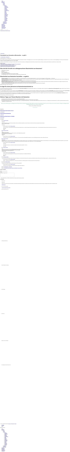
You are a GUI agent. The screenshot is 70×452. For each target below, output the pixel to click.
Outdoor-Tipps (4, 27)
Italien (5, 12)
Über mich (3, 1)
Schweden (6, 18)
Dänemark (6, 6)
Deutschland (6, 7)
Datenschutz (12, 423)
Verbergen (3, 63)
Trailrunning (3, 448)
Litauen (6, 13)
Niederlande (6, 14)
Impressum (9, 423)
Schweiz (6, 19)
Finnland (6, 435)
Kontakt (15, 423)
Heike (2, 138)
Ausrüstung (3, 26)
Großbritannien (7, 10)
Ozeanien (4, 21)
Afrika (4, 3)
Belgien (6, 5)
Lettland (6, 438)
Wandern (3, 24)
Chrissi (2, 130)
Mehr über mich (3, 184)
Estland (6, 8)
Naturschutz (3, 28)
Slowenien (6, 20)
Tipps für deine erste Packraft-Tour (5, 113)
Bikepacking (3, 25)
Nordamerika (5, 22)
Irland (5, 11)
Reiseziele (3, 2)
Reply (7, 120)
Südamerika (4, 23)
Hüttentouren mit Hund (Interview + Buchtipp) (7, 116)
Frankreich (6, 9)
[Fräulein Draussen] (5, 30)
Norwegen (6, 15)
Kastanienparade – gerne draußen (8, 166)
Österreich (6, 16)
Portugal (6, 17)
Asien (4, 4)
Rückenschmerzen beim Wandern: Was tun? (7, 110)
